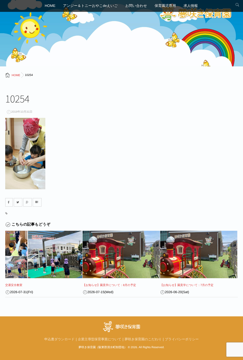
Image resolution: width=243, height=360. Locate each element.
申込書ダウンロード (59, 339)
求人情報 (190, 6)
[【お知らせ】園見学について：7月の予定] (198, 254)
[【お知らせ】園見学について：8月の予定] (121, 254)
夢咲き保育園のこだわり (143, 339)
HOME (50, 6)
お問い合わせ (136, 6)
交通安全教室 (13, 285)
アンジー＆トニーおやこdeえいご (90, 6)
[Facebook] (9, 202)
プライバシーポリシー (182, 339)
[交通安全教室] (43, 254)
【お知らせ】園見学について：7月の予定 (187, 285)
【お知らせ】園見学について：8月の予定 (109, 285)
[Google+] (27, 202)
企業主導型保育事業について (99, 339)
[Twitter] (18, 202)
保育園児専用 (165, 6)
